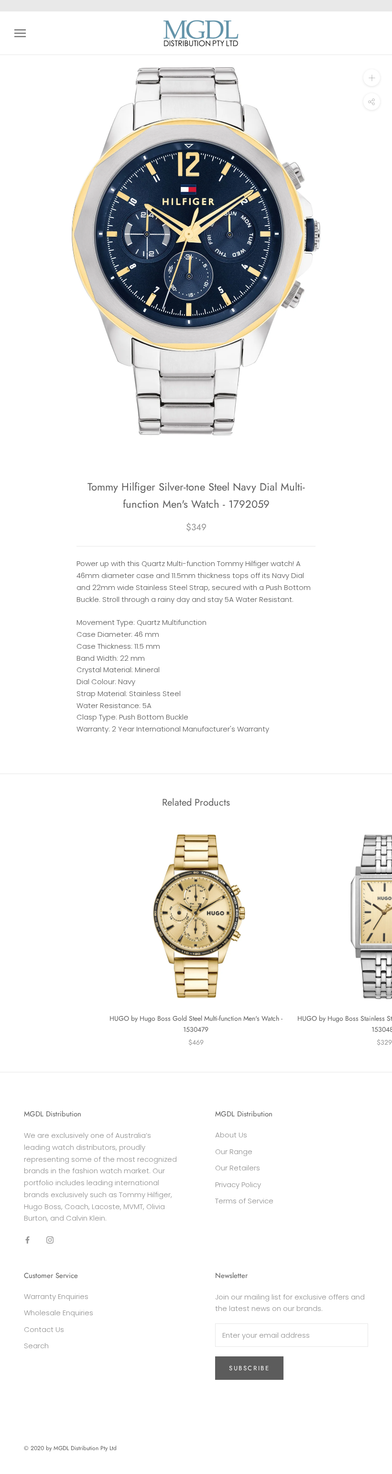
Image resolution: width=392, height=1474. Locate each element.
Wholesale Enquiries (58, 1313)
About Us (231, 1135)
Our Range (233, 1151)
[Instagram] (50, 1240)
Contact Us (44, 1329)
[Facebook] (27, 1240)
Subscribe (249, 1368)
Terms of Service (244, 1201)
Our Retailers (237, 1168)
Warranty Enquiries (56, 1296)
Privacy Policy (238, 1184)
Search (36, 1346)
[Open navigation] (20, 33)
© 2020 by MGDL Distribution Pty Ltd (70, 1448)
